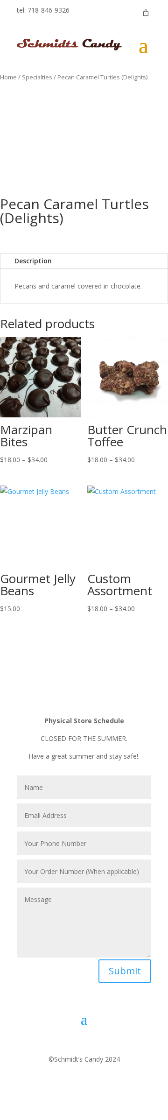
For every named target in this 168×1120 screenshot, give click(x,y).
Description (33, 260)
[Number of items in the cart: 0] (146, 13)
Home (8, 77)
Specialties (37, 77)
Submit (125, 971)
